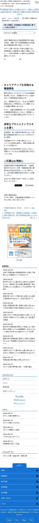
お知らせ (6, 379)
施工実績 (4, 481)
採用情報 (4, 487)
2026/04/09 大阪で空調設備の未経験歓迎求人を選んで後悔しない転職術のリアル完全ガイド (19, 272)
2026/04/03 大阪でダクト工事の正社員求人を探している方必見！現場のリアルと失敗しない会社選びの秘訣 (19, 316)
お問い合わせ (6, 498)
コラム (5, 383)
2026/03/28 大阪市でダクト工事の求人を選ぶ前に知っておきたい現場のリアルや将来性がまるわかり (19, 350)
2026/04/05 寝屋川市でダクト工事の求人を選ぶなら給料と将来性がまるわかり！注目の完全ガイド (19, 296)
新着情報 (16, 18)
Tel (16, 520)
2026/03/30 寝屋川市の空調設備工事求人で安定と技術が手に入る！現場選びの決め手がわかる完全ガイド (19, 339)
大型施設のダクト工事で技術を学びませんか (8, 215)
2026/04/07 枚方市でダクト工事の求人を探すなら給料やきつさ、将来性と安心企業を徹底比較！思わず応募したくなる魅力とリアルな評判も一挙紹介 (19, 284)
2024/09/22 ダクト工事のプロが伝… (11, 421)
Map (24, 520)
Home (9, 520)
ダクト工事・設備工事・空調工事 (15, 456)
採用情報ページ (19, 170)
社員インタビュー (9, 391)
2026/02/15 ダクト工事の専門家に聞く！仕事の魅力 (17, 365)
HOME (3, 18)
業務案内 (4, 476)
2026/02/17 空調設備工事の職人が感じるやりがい (16, 358)
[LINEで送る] (29, 185)
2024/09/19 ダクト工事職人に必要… (11, 428)
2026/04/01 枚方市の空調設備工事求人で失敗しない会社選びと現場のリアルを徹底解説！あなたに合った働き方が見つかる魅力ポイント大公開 (19, 328)
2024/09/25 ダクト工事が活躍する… (11, 414)
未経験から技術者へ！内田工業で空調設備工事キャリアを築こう (26, 215)
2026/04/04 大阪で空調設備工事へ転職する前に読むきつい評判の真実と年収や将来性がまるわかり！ (19, 305)
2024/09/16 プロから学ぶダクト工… (11, 435)
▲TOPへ (19, 465)
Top (31, 520)
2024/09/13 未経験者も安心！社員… (11, 442)
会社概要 (4, 493)
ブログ (10, 18)
